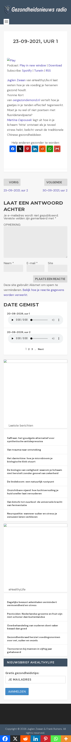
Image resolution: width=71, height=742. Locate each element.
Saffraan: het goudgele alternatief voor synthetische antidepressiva (30, 439)
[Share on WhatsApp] (50, 149)
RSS (48, 70)
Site (50, 263)
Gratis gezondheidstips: (22, 673)
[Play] (11, 60)
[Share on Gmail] (57, 149)
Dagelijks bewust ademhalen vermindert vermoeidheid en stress (32, 604)
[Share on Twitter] (20, 149)
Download (55, 65)
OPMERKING (12, 225)
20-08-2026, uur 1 (18, 313)
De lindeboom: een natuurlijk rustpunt (30, 481)
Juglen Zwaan (16, 80)
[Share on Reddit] (42, 149)
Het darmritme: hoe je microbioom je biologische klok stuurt (30, 460)
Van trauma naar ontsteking (24, 449)
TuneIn (38, 70)
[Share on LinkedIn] (35, 149)
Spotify (27, 70)
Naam (9, 263)
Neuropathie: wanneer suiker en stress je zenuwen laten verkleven (32, 515)
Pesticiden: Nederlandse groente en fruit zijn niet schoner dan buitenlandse (34, 615)
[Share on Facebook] (12, 149)
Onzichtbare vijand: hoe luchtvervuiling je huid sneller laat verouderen (32, 492)
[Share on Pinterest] (27, 149)
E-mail (32, 263)
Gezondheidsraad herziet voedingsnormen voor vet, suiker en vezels (33, 639)
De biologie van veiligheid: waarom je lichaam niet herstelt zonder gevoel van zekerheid (34, 471)
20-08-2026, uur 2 (19, 332)
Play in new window (33, 65)
